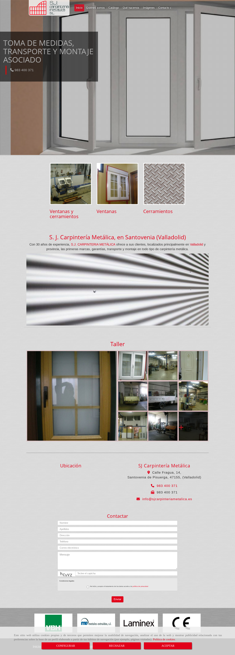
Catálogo (114, 7)
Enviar (117, 599)
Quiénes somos (95, 7)
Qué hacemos (131, 7)
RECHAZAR (117, 645)
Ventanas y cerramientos (64, 213)
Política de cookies (164, 639)
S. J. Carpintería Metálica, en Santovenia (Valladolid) (117, 237)
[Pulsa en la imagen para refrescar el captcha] (66, 573)
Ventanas (107, 211)
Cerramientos (158, 211)
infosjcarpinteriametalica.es (167, 499)
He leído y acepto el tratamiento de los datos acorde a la (119, 586)
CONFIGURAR (65, 645)
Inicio (79, 7)
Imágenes (149, 7)
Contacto (164, 7)
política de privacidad (140, 586)
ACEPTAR (167, 645)
